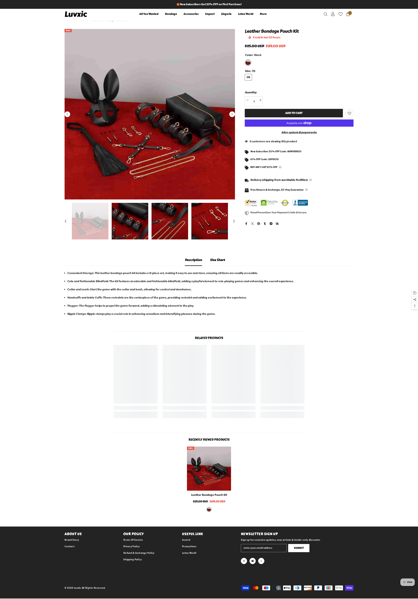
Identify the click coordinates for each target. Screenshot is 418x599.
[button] (67, 114)
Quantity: (251, 92)
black (209, 509)
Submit (299, 548)
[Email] (277, 223)
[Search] (325, 14)
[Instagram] (252, 561)
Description (193, 260)
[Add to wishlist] (349, 113)
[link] (135, 408)
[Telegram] (271, 223)
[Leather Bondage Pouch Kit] (209, 469)
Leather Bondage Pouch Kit (209, 495)
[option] (209, 4)
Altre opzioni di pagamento (299, 132)
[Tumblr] (264, 223)
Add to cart (293, 113)
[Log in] (333, 14)
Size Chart (217, 260)
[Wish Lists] (340, 14)
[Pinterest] (258, 223)
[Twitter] (252, 223)
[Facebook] (246, 223)
